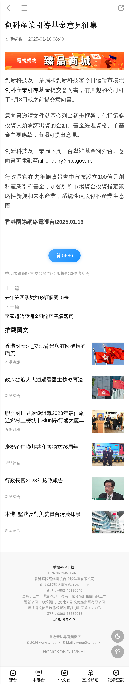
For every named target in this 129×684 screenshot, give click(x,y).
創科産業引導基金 (27, 90)
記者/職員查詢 (64, 619)
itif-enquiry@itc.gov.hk (65, 161)
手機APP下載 (63, 567)
